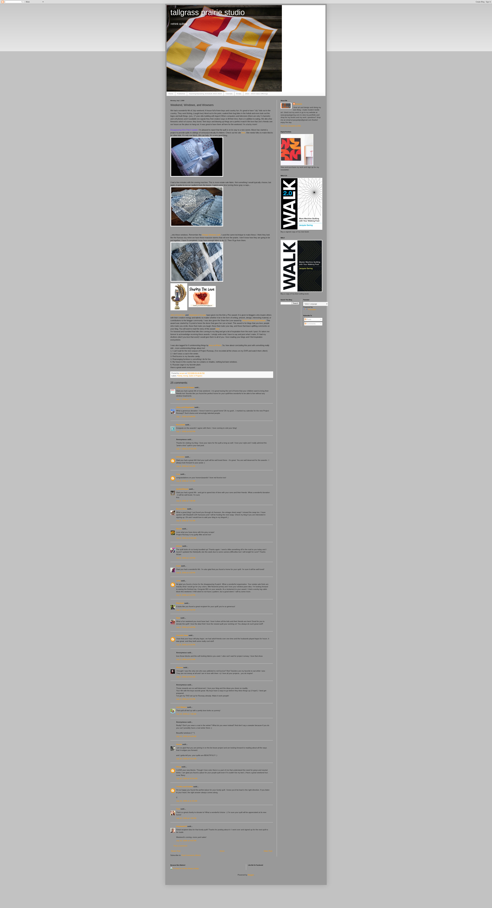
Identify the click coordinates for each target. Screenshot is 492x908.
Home (170, 94)
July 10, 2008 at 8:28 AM (186, 736)
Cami (178, 566)
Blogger (251, 875)
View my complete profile (291, 126)
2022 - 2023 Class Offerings (256, 94)
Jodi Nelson (181, 707)
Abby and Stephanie (185, 407)
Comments (311, 324)
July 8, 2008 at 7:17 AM (185, 481)
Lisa (178, 474)
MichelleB (180, 425)
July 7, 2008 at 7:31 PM (185, 399)
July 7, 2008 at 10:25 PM (186, 449)
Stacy (178, 767)
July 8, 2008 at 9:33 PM (185, 645)
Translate (312, 309)
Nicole (179, 529)
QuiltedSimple (182, 489)
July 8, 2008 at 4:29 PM (185, 573)
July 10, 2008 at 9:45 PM (186, 841)
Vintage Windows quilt (211, 235)
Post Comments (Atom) (191, 855)
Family (179, 376)
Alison (179, 546)
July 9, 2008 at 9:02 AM (185, 677)
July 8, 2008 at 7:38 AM (185, 501)
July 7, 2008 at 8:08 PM (185, 417)
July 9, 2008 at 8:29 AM (185, 659)
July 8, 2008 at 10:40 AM (186, 538)
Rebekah (180, 603)
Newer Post (175, 851)
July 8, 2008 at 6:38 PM (185, 610)
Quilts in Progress (195, 376)
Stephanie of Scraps (197, 315)
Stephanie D (181, 826)
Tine (178, 809)
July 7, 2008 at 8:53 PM (185, 431)
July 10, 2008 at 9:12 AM (186, 759)
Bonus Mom (181, 509)
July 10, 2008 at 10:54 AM (186, 778)
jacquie (299, 104)
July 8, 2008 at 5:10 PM (185, 595)
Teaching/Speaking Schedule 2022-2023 (205, 94)
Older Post (268, 851)
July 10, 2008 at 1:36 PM (186, 818)
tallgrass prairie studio (207, 12)
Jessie (179, 744)
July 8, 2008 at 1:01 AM (185, 466)
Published (181, 94)
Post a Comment (180, 846)
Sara (178, 618)
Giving (185, 376)
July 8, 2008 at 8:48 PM (185, 627)
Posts (308, 319)
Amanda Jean (182, 635)
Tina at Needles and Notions (253, 320)
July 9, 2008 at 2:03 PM (185, 699)
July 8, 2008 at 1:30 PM (185, 558)
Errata (238, 94)
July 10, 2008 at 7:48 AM (186, 714)
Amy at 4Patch (215, 345)
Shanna (179, 667)
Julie (178, 581)
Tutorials (228, 94)
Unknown (180, 457)
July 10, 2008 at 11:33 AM (186, 801)
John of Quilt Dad (177, 315)
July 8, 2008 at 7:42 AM (185, 521)
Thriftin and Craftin (184, 787)
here (243, 133)
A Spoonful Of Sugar (185, 387)
